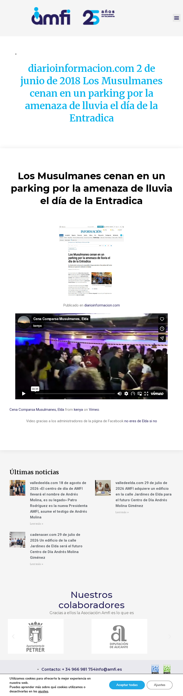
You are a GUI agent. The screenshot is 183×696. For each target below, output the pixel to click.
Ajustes (159, 685)
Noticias (60, 54)
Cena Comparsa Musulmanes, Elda (37, 409)
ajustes (43, 691)
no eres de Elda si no (140, 421)
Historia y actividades (35, 54)
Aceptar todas (127, 685)
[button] (177, 18)
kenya (78, 409)
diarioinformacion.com (102, 305)
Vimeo (94, 409)
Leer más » (36, 523)
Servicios (76, 54)
